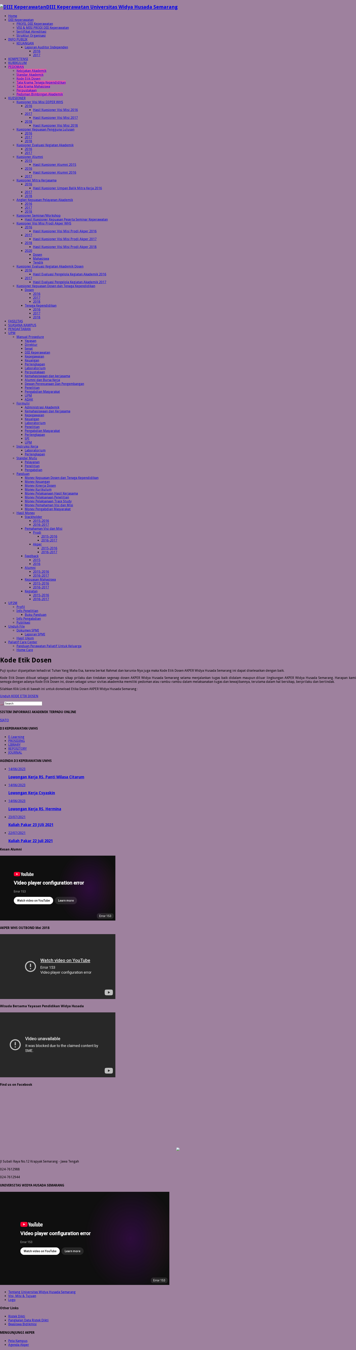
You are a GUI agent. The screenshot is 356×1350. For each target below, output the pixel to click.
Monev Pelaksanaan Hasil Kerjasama (51, 493)
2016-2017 (41, 525)
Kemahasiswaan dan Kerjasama (47, 411)
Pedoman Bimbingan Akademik (39, 94)
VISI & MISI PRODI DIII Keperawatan (42, 28)
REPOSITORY (17, 749)
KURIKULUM (17, 63)
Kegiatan (31, 591)
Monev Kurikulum (38, 489)
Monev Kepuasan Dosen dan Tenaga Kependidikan (61, 478)
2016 (36, 51)
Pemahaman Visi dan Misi (43, 529)
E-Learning (16, 737)
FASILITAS (15, 321)
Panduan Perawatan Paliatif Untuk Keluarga (48, 646)
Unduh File (16, 626)
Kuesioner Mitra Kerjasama (36, 180)
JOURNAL (15, 753)
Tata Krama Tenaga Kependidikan (41, 82)
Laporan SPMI (35, 634)
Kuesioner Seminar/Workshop (38, 216)
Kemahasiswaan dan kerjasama (47, 376)
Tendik (38, 262)
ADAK (29, 399)
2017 (36, 55)
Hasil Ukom (25, 638)
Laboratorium (35, 368)
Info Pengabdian (28, 619)
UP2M (12, 603)
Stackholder (33, 517)
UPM (11, 333)
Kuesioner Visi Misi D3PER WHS (39, 102)
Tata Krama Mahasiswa (33, 86)
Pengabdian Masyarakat (42, 392)
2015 (28, 161)
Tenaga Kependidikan (40, 306)
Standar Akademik (29, 75)
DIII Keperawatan (21, 20)
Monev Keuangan (37, 482)
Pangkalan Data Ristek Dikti (28, 1320)
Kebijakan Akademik (31, 71)
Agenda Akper (18, 1345)
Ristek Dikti (16, 1316)
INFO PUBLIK (17, 39)
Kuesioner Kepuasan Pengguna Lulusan (45, 129)
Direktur (31, 345)
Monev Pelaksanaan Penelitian (47, 497)
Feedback (32, 556)
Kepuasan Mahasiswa (40, 579)
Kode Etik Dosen (28, 79)
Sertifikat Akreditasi (31, 32)
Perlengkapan (35, 364)
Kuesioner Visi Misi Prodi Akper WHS (43, 223)
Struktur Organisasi (31, 35)
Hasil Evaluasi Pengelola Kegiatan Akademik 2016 (69, 274)
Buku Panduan (35, 615)
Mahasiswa (41, 259)
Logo (11, 1300)
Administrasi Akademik (42, 407)
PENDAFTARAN (19, 329)
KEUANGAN (25, 43)
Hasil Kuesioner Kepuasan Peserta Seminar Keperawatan (66, 219)
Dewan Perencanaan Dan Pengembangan (54, 384)
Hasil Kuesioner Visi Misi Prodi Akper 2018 (65, 247)
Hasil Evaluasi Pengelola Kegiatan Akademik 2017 (69, 282)
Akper (37, 544)
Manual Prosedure (30, 337)
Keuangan (32, 360)
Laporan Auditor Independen (46, 47)
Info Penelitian (27, 611)
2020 (28, 251)
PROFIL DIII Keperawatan (34, 24)
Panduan (22, 474)
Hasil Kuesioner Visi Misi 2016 (55, 110)
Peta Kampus (17, 1341)
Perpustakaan (26, 90)
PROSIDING (16, 741)
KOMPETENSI (18, 59)
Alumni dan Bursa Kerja (42, 380)
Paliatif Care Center (22, 642)
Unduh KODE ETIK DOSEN (19, 696)
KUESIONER (17, 98)
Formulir (23, 403)
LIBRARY (14, 745)
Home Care (24, 650)
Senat (29, 349)
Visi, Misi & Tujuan (22, 1296)
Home (12, 16)
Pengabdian (33, 470)
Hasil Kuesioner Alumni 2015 (54, 165)
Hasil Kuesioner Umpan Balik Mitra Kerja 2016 (67, 188)
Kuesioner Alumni (29, 157)
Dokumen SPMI (27, 630)
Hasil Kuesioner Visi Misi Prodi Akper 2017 (65, 239)
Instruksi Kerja (27, 446)
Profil (20, 607)
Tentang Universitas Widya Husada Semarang (42, 1292)
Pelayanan (32, 462)
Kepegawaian (34, 356)
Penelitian (32, 388)
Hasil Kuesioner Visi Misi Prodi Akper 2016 (65, 231)
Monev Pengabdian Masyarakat (48, 509)
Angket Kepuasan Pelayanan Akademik (44, 200)
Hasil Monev (25, 513)
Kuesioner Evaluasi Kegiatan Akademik (45, 145)
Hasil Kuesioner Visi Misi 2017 (55, 118)
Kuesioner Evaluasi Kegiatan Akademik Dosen (49, 266)
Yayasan (30, 341)
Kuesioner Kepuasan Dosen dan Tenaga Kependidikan (55, 286)
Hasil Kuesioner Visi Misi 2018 (55, 126)
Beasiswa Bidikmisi (22, 1324)
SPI (27, 439)
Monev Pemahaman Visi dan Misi (49, 505)
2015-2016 (41, 521)
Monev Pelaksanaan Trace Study (48, 501)
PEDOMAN (16, 67)
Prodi (37, 533)
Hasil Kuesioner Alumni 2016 (54, 172)
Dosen (37, 255)
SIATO (4, 720)
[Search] (1, 704)
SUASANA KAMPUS (22, 325)
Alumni (30, 568)
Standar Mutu (26, 458)
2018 (28, 122)
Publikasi (23, 623)
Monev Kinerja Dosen (40, 486)
